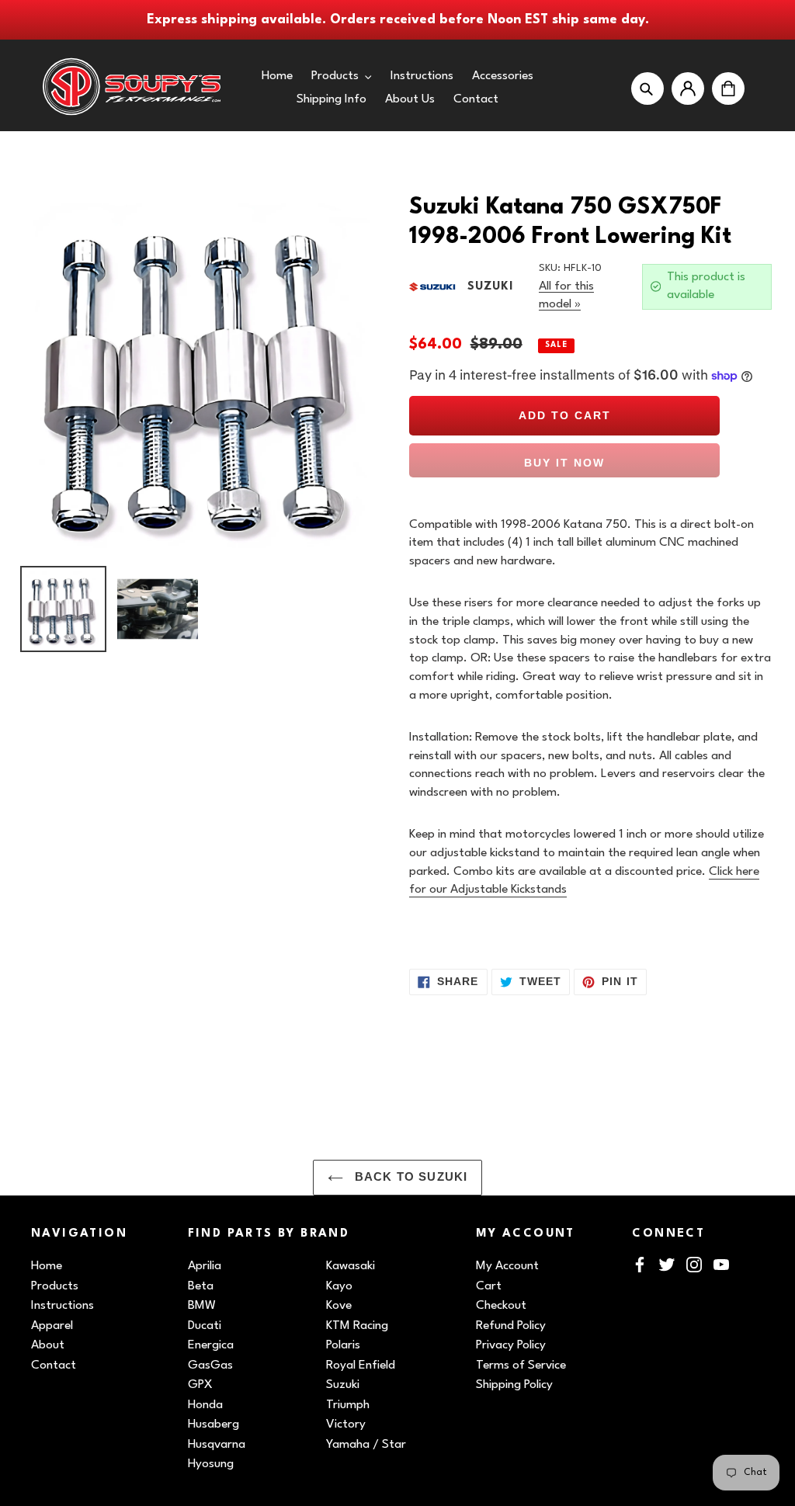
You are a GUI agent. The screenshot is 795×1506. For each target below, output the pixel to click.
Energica (211, 1345)
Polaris (343, 1345)
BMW (202, 1306)
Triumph (348, 1405)
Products (54, 1286)
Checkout (501, 1306)
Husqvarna (216, 1444)
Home (46, 1266)
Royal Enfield (360, 1365)
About (47, 1345)
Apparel (52, 1326)
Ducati (204, 1326)
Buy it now (564, 462)
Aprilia (204, 1266)
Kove (339, 1306)
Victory (346, 1424)
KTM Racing (357, 1326)
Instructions (62, 1306)
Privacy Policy (511, 1345)
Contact (53, 1365)
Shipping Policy (514, 1385)
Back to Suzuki (409, 1177)
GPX (200, 1385)
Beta (201, 1286)
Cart (489, 1286)
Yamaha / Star (366, 1444)
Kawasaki (350, 1266)
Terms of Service (521, 1365)
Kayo (339, 1286)
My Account (507, 1266)
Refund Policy (511, 1326)
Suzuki (342, 1385)
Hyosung (211, 1464)
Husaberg (213, 1424)
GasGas (210, 1365)
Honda (205, 1405)
